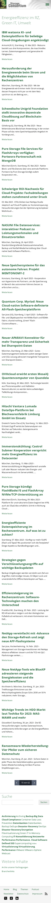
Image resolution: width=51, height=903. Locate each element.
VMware (20, 850)
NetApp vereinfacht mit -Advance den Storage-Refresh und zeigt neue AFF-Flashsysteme (25, 637)
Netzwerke (38, 836)
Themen (24, 889)
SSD (12, 843)
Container (26, 819)
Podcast (35, 889)
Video (34, 843)
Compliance (14, 819)
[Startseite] (25, 2)
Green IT (24, 833)
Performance (9, 839)
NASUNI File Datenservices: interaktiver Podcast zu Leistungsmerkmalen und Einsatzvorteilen (21, 231)
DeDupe (14, 826)
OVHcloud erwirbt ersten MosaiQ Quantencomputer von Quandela (25, 376)
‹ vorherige (17, 782)
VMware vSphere (33, 850)
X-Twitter (5, 898)
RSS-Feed (46, 893)
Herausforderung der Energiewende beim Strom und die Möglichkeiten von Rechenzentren (23, 74)
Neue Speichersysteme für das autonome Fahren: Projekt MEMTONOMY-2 (23, 269)
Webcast (6, 853)
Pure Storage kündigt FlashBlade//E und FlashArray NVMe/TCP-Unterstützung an (23, 490)
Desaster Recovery (28, 826)
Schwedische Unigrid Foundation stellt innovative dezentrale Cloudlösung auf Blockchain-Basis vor (25, 114)
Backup (30, 816)
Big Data (38, 816)
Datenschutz (22, 893)
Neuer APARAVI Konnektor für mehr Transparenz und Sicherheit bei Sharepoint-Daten (25, 341)
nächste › (34, 782)
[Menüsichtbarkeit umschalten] (47, 4)
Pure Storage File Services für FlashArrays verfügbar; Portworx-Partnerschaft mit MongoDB (22, 154)
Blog (15, 889)
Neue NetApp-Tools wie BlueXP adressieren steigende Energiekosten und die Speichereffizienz (23, 675)
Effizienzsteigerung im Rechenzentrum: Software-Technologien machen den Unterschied (21, 599)
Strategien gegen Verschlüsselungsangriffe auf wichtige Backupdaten (22, 564)
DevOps (42, 826)
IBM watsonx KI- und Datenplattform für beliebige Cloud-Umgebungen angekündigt (25, 36)
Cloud (5, 819)
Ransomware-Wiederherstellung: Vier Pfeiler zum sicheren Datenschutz (25, 750)
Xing (11, 898)
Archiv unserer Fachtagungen (15, 867)
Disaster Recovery (11, 829)
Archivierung (9, 816)
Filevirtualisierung (11, 833)
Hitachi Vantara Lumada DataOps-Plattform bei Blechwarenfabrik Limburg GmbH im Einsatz (21, 412)
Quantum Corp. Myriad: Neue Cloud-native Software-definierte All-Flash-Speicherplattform (25, 305)
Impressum (37, 893)
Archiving (20, 816)
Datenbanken (20, 823)
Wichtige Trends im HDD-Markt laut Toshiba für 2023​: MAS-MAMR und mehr (23, 713)
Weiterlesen (7, 59)
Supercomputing (23, 843)
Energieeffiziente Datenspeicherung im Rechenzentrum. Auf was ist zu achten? (24, 528)
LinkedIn (17, 898)
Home (6, 889)
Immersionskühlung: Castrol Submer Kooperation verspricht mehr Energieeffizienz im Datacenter (24, 452)
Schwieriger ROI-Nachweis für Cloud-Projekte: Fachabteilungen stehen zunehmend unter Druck (25, 193)
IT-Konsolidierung (22, 836)
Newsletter (8, 893)
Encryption (27, 829)
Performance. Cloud (26, 839)
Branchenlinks (8, 871)
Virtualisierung (10, 846)
